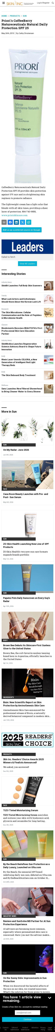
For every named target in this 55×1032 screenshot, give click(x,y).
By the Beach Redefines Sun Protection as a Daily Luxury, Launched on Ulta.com (26, 866)
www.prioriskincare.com (15, 215)
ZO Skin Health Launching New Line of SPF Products (26, 545)
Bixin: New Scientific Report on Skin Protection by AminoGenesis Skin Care (24, 704)
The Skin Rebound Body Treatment (18, 375)
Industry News (7, 282)
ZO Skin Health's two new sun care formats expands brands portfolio (25, 553)
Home (4, 16)
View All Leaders (27, 263)
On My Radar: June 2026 (16, 450)
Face (5, 489)
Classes (4, 325)
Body (3, 356)
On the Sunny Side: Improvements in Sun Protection (25, 979)
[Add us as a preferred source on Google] (28, 222)
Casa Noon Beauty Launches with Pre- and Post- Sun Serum (25, 496)
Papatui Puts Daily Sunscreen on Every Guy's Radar (26, 599)
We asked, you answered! (16, 767)
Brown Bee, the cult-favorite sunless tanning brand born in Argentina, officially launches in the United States (27, 656)
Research (5, 309)
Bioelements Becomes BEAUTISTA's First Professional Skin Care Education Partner (22, 331)
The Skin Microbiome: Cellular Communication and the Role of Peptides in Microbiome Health (22, 315)
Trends (4, 296)
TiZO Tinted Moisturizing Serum (20, 810)
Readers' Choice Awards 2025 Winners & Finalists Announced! (23, 761)
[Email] (4, 222)
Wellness (5, 385)
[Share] (10, 222)
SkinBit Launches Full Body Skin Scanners (22, 285)
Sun (25, 16)
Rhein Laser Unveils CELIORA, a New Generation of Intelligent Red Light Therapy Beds (19, 362)
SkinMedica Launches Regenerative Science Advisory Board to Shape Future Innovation (21, 347)
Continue (27, 1019)
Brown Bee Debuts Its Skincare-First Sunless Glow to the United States (26, 647)
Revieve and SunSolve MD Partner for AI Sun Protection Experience (26, 923)
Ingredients (8, 697)
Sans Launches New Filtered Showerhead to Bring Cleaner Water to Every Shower (22, 390)
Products (15, 16)
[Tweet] (22, 222)
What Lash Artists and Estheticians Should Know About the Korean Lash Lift (21, 300)
